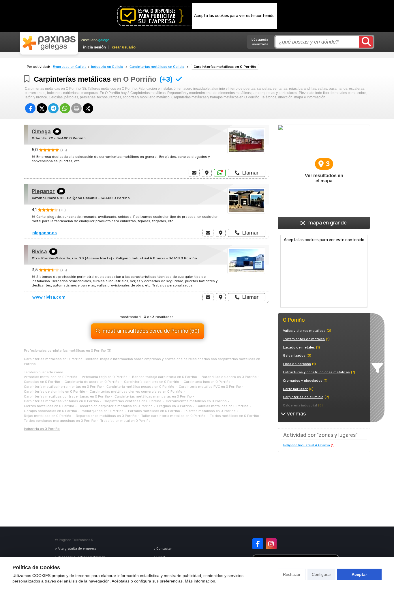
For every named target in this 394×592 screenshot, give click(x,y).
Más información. (200, 581)
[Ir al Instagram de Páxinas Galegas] (271, 543)
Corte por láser (295, 389)
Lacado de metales (299, 347)
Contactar (164, 548)
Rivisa (39, 251)
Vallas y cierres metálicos (304, 331)
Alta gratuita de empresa (77, 548)
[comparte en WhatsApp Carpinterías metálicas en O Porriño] (65, 108)
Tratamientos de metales (304, 339)
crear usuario (124, 47)
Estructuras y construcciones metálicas (316, 372)
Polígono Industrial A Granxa (306, 445)
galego (103, 40)
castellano (89, 40)
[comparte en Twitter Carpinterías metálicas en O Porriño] (42, 108)
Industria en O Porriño (42, 429)
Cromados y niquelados (302, 381)
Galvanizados (294, 355)
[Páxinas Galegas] (49, 43)
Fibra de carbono (297, 364)
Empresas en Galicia (70, 67)
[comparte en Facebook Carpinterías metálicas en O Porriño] (30, 108)
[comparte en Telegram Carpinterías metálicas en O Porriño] (53, 108)
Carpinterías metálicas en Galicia (157, 67)
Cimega (41, 131)
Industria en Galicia (107, 67)
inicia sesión (94, 47)
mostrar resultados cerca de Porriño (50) (151, 331)
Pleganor (43, 191)
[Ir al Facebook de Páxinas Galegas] (257, 543)
